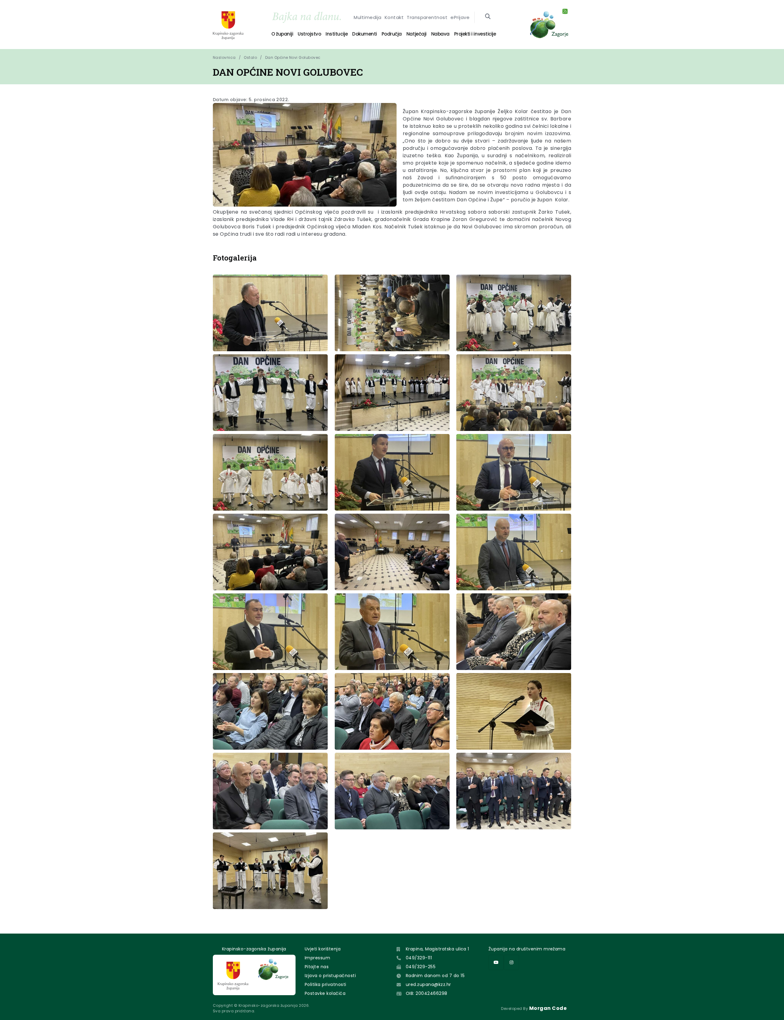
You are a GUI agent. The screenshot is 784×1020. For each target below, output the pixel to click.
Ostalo (250, 57)
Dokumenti (364, 34)
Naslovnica (224, 57)
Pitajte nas (317, 967)
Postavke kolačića (325, 993)
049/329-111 (419, 958)
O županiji (282, 34)
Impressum (317, 958)
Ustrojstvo (309, 34)
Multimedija (367, 17)
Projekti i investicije (475, 34)
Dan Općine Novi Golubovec (293, 57)
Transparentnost (427, 17)
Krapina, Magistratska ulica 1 (437, 949)
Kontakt (394, 17)
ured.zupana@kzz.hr (428, 984)
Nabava (440, 34)
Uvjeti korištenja (323, 949)
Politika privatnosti (325, 984)
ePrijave (459, 17)
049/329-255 (420, 967)
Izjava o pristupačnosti (330, 975)
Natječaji (416, 34)
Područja (392, 34)
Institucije (337, 34)
